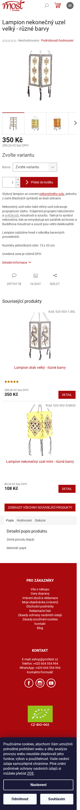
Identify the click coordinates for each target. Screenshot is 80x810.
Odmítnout (20, 799)
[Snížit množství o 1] (18, 184)
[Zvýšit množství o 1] (18, 179)
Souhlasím (56, 799)
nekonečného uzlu (51, 194)
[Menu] (70, 5)
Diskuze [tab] (40, 520)
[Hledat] (46, 5)
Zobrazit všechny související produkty (40, 507)
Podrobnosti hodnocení (57, 40)
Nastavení (38, 785)
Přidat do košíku (42, 182)
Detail (67, 395)
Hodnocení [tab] (24, 520)
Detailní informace (14, 262)
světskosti (12, 215)
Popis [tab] (10, 520)
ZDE (30, 773)
